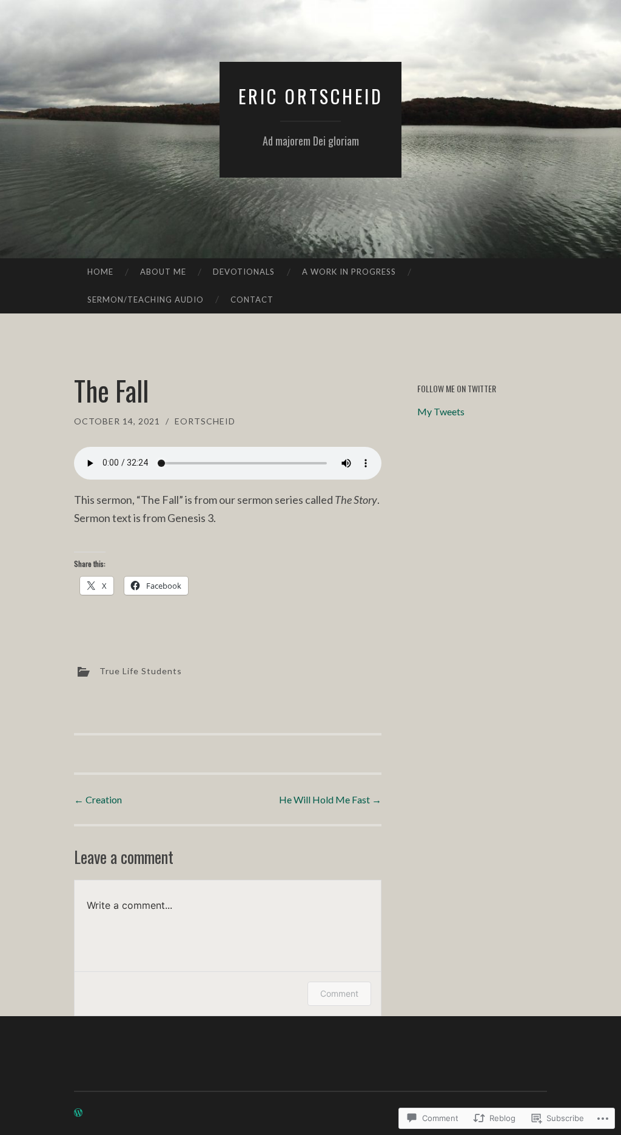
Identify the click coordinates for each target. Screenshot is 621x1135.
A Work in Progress (349, 271)
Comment (339, 993)
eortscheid (205, 421)
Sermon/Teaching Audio (145, 299)
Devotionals (244, 271)
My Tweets (441, 411)
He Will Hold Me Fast (330, 799)
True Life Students (140, 670)
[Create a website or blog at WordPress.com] (78, 1113)
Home (100, 271)
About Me (163, 271)
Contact (252, 299)
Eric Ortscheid (310, 96)
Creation (98, 799)
